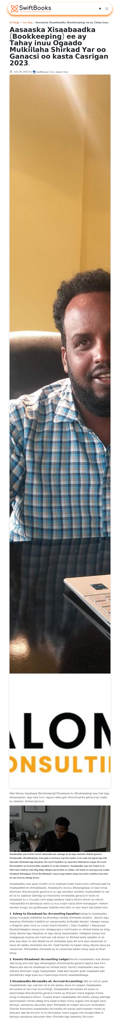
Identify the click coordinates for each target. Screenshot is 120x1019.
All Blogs (14, 22)
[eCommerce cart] (100, 9)
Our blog (27, 22)
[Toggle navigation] (107, 9)
